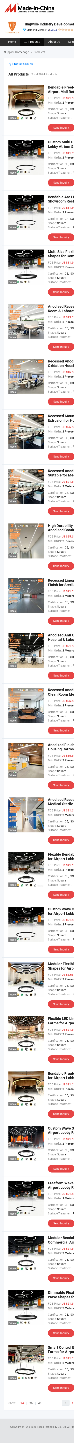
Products (34, 42)
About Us (54, 42)
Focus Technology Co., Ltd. (52, 1426)
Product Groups (22, 64)
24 (22, 1403)
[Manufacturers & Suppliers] (30, 8)
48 (40, 1403)
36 (31, 1403)
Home (12, 42)
